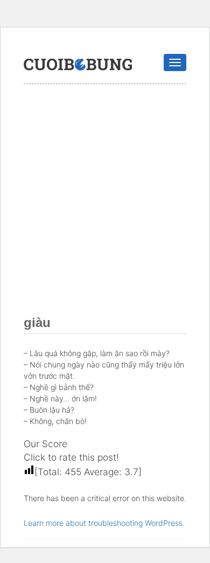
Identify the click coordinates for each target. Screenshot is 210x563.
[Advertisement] (105, 194)
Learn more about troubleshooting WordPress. (104, 522)
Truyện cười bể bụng (78, 65)
